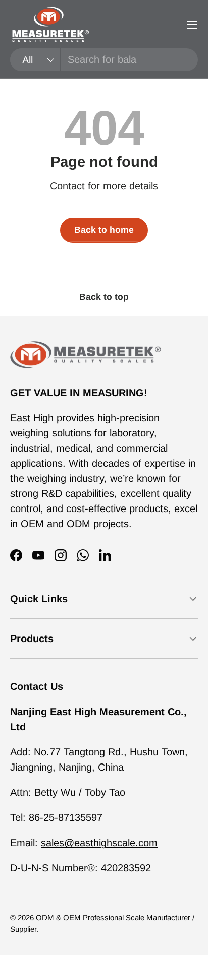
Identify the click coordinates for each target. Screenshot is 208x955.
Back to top (104, 297)
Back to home (104, 230)
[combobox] (104, 59)
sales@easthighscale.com (99, 842)
